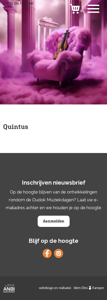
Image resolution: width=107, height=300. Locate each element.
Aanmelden (53, 221)
